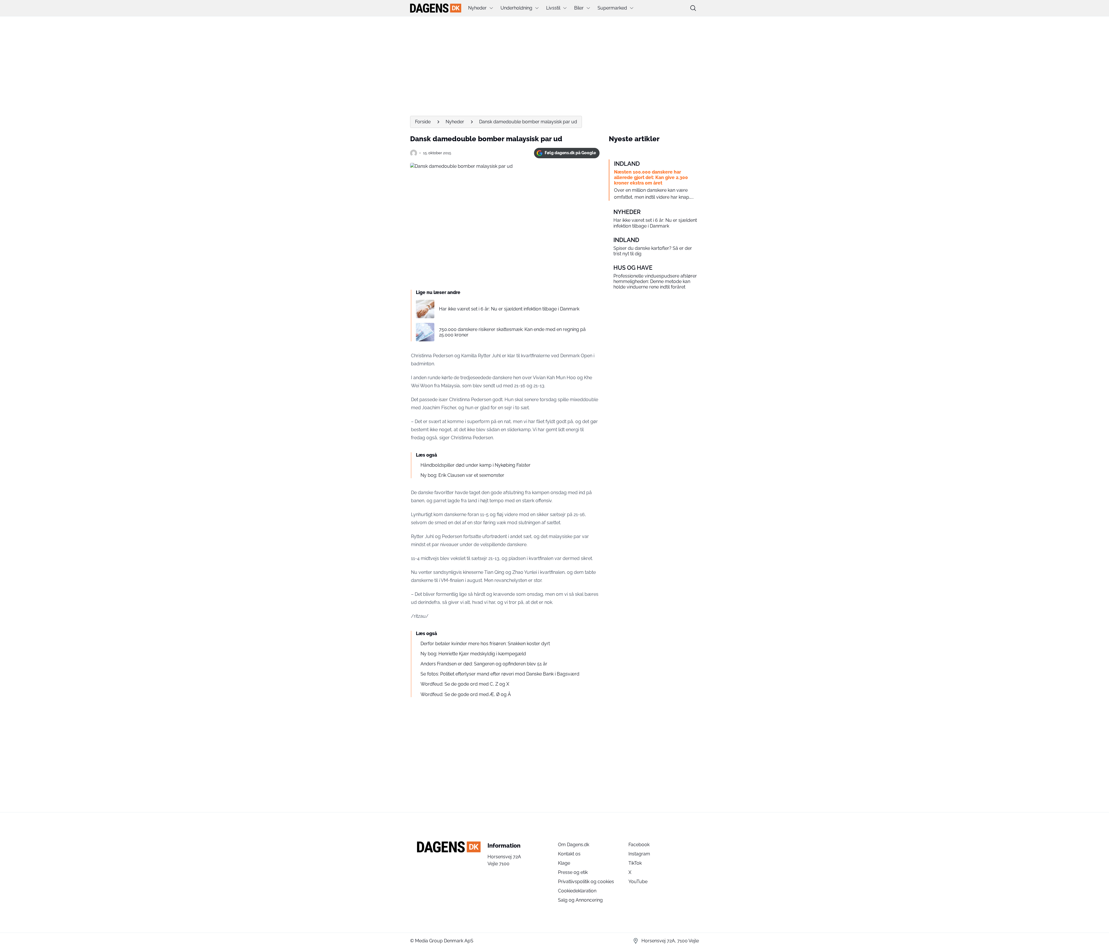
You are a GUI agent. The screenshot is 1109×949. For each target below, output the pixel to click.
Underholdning (516, 8)
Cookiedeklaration (577, 891)
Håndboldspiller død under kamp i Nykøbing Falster (475, 465)
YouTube (637, 881)
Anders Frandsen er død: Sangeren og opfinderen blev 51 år (483, 664)
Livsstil (553, 8)
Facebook (639, 844)
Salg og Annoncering (580, 900)
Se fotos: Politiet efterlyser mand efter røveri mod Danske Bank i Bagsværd (499, 674)
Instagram (639, 854)
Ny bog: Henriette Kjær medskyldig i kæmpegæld (473, 653)
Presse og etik (573, 872)
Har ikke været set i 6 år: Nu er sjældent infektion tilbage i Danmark (509, 309)
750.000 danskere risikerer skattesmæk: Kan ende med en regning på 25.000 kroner (512, 332)
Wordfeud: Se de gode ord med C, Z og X (464, 684)
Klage (564, 863)
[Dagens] (435, 8)
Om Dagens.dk (573, 844)
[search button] (693, 8)
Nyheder (477, 8)
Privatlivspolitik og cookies (586, 881)
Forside (423, 121)
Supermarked (612, 8)
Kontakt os (569, 854)
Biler (579, 8)
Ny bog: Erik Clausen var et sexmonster (462, 475)
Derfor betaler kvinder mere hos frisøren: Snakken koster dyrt (485, 643)
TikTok (635, 863)
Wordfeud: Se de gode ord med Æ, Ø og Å (465, 694)
